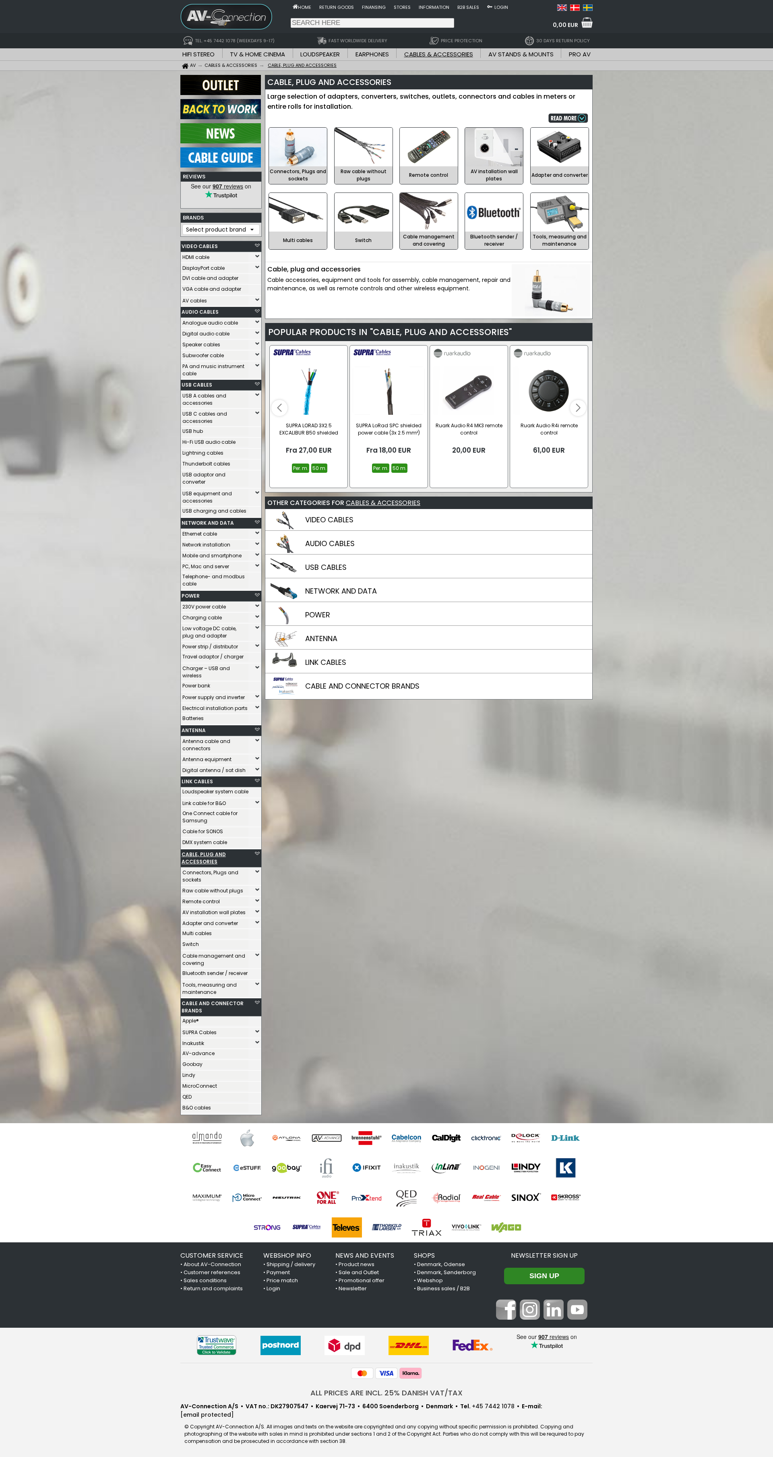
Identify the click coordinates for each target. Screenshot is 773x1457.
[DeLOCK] (526, 1138)
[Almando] (207, 1138)
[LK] (566, 1168)
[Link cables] (285, 670)
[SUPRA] (307, 1227)
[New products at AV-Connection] (220, 141)
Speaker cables (201, 344)
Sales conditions (205, 1280)
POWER (191, 595)
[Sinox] (526, 1198)
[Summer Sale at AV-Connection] (220, 117)
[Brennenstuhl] (366, 1138)
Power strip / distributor (210, 646)
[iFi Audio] (327, 1168)
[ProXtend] (366, 1198)
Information (434, 7)
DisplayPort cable (203, 268)
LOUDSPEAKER (320, 54)
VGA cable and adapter (211, 289)
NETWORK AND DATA (208, 522)
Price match (282, 1280)
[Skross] (566, 1198)
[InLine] (446, 1168)
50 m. (319, 468)
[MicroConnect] (247, 1198)
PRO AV (580, 54)
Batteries (193, 718)
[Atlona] (287, 1138)
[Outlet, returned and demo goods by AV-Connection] (220, 93)
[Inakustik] (406, 1168)
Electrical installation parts (215, 708)
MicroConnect (199, 1085)
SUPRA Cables (199, 1032)
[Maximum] (207, 1198)
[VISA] (386, 1373)
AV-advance (198, 1053)
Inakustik (193, 1043)
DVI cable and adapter (210, 278)
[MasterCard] (362, 1373)
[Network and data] (285, 598)
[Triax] (426, 1227)
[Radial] (446, 1198)
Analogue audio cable (210, 322)
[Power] (285, 622)
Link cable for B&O (204, 803)
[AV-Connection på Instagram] (530, 1318)
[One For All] (327, 1198)
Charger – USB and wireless (206, 672)
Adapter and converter (210, 923)
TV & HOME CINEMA (257, 54)
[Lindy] (526, 1168)
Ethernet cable (199, 533)
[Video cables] (285, 527)
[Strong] (267, 1227)
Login (501, 7)
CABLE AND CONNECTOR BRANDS (213, 1007)
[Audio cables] (285, 551)
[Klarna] (411, 1373)
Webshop (430, 1280)
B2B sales (468, 7)
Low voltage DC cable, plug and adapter (209, 632)
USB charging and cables (214, 510)
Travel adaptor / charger (213, 656)
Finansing (374, 7)
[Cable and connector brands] (285, 693)
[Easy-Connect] (207, 1168)
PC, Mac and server (205, 566)
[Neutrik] (287, 1198)
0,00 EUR (565, 25)
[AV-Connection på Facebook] (506, 1318)
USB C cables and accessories (204, 417)
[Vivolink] (466, 1227)
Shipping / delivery (291, 1264)
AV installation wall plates (214, 912)
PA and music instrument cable (213, 370)
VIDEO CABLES (200, 246)
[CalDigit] (446, 1138)
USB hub (192, 431)
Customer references (212, 1272)
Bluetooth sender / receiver (215, 973)
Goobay (192, 1064)
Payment (278, 1272)
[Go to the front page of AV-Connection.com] (295, 6)
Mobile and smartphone (212, 555)
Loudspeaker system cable (215, 791)
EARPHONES (372, 54)
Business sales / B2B (443, 1288)
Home (304, 7)
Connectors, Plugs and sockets (210, 876)
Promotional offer (361, 1280)
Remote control (201, 901)
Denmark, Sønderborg (446, 1272)
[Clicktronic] (486, 1138)
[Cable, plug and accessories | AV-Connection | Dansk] (575, 9)
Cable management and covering (213, 959)
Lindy (188, 1075)
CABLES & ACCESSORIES (438, 54)
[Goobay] (287, 1168)
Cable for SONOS (202, 831)
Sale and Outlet (359, 1272)
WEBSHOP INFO (287, 1255)
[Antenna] (285, 646)
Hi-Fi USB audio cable (209, 442)
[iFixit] (366, 1168)
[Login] (489, 6)
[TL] (387, 1227)
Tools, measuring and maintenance (209, 988)
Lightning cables (202, 452)
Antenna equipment (206, 759)
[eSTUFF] (247, 1168)
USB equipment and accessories (207, 497)
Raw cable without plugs (212, 890)
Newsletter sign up (544, 1255)
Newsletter (353, 1288)
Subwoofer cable (203, 355)
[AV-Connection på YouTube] (577, 1318)
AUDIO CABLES (200, 311)
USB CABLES (197, 384)
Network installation (206, 544)
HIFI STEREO (198, 54)
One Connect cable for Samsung (210, 817)
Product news (356, 1264)
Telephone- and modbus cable (213, 580)
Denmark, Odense (441, 1264)
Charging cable (202, 617)
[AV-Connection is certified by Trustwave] (216, 1345)
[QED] (406, 1198)
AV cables (194, 300)
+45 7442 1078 (493, 1406)
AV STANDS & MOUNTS (521, 54)
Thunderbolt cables (206, 463)
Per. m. (300, 468)
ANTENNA (194, 730)
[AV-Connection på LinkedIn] (554, 1318)
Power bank (196, 685)
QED (187, 1096)
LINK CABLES (197, 781)
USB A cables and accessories (204, 399)
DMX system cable (204, 842)
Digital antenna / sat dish (214, 770)
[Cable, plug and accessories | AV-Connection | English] (562, 9)
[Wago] (506, 1227)
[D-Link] (566, 1138)
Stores (402, 7)
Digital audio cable (205, 333)
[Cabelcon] (406, 1138)
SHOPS (424, 1255)
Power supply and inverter (213, 697)
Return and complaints (213, 1288)
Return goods (336, 7)
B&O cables (196, 1107)
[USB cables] (285, 575)
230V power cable (204, 606)
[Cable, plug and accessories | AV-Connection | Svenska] (588, 9)
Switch (190, 944)
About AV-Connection (212, 1264)
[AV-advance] (327, 1138)
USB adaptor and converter (203, 478)
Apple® (190, 1020)
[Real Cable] (486, 1198)
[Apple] (247, 1138)
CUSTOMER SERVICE (211, 1255)
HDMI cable (195, 257)
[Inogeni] (486, 1168)
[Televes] (347, 1227)
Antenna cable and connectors (206, 745)
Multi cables (197, 933)
